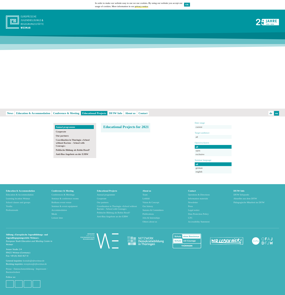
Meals (54, 214)
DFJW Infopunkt (241, 195)
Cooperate (61, 131)
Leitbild (146, 198)
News (10, 113)
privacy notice (141, 6)
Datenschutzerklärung (24, 269)
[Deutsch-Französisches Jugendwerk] (265, 241)
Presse (9, 269)
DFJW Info (115, 113)
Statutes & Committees (153, 210)
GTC (190, 218)
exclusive (200, 154)
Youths (9, 206)
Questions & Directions (199, 195)
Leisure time (57, 218)
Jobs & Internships (151, 218)
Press (190, 206)
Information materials (198, 198)
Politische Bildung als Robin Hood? (73, 150)
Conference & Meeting (66, 113)
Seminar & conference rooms (65, 198)
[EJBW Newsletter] (36, 284)
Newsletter (193, 202)
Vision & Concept (150, 202)
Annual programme (65, 127)
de (271, 113)
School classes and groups (18, 202)
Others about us (149, 222)
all (197, 137)
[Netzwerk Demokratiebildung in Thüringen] (145, 241)
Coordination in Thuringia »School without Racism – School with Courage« (73, 143)
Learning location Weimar (18, 198)
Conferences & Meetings (63, 195)
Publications (148, 214)
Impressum (41, 269)
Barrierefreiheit (13, 272)
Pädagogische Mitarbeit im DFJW (249, 202)
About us (130, 113)
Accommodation (59, 210)
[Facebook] (10, 284)
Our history (147, 206)
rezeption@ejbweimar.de (35, 264)
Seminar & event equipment (64, 206)
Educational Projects (94, 113)
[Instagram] (19, 284)
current (199, 127)
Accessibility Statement (199, 222)
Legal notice (194, 210)
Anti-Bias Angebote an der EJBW (72, 154)
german (199, 168)
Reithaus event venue (61, 202)
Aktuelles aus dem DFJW (245, 198)
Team (145, 195)
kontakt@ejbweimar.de (33, 261)
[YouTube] (27, 284)
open (198, 150)
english (199, 172)
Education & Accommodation (33, 113)
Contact (143, 113)
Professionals (12, 210)
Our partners (62, 136)
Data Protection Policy (198, 214)
